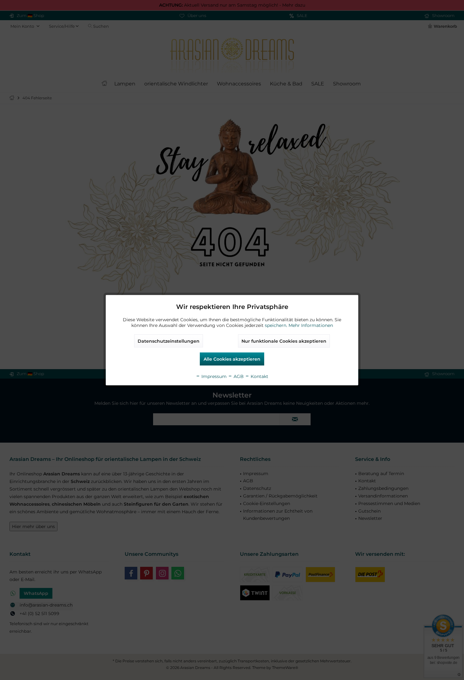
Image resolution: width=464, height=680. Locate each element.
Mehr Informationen (311, 325)
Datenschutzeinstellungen (168, 341)
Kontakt (258, 376)
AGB (238, 376)
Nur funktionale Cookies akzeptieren (283, 341)
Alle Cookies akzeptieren (232, 359)
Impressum (213, 376)
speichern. (277, 325)
